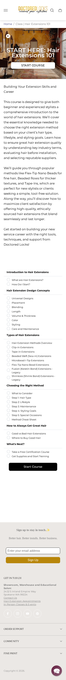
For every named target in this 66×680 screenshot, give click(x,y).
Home (8, 24)
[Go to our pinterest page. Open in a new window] (37, 614)
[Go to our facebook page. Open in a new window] (8, 614)
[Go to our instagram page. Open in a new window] (18, 614)
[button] (56, 670)
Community (11, 641)
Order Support (14, 628)
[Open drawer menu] (6, 10)
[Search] (52, 10)
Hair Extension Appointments (22, 601)
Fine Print (10, 653)
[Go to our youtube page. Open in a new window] (27, 614)
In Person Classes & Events (20, 604)
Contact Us (10, 597)
